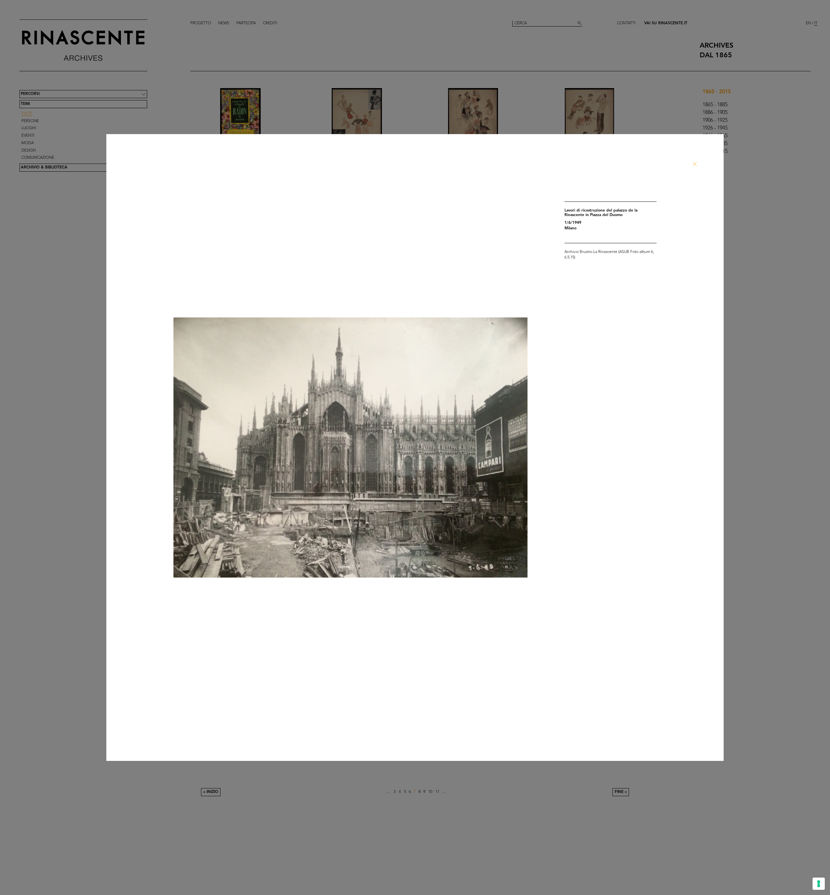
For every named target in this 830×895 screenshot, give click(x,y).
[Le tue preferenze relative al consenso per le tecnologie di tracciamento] (818, 884)
